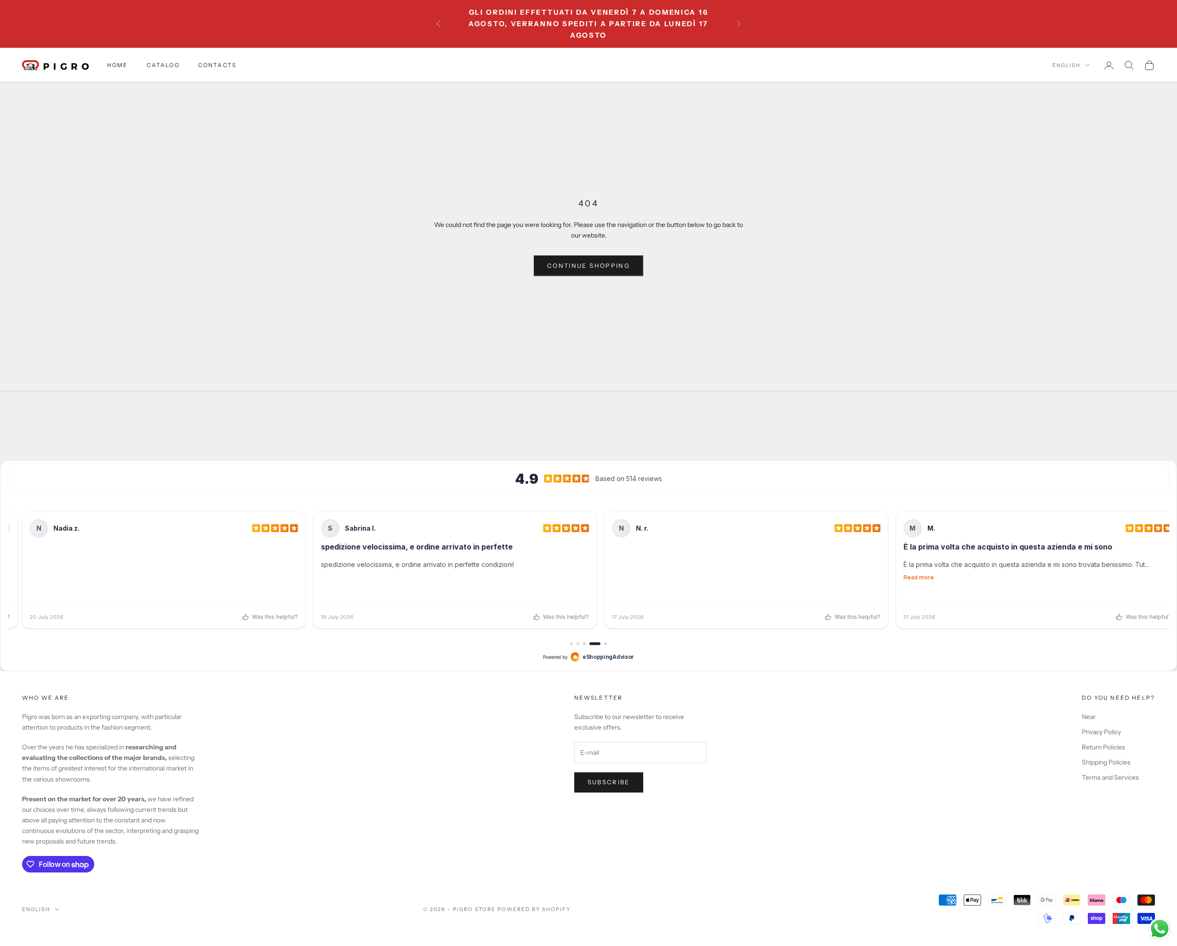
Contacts (217, 65)
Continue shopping (588, 265)
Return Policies (1103, 747)
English (1066, 65)
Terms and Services (1110, 777)
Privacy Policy (1101, 732)
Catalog (163, 65)
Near (1089, 717)
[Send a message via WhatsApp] (1159, 928)
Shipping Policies (1106, 762)
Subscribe (609, 782)
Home (117, 65)
